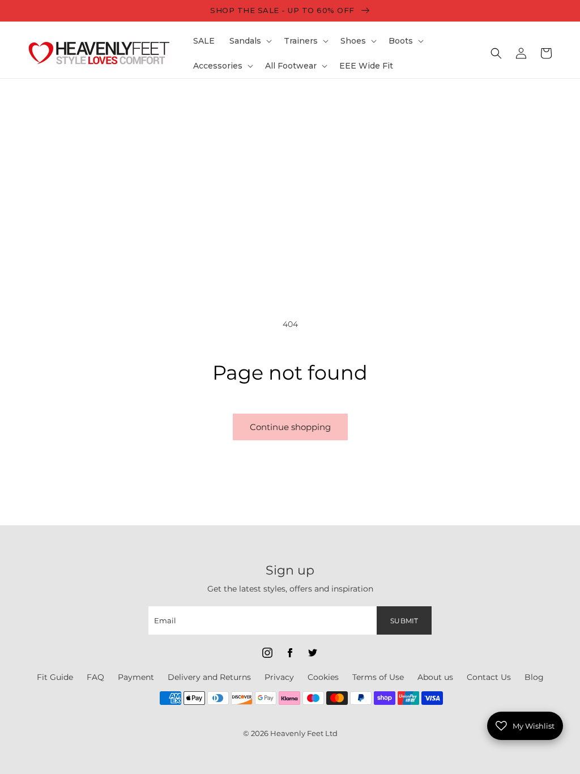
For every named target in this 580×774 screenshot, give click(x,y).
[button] (249, 40)
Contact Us (489, 677)
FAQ (95, 677)
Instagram (267, 653)
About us (435, 677)
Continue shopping (290, 427)
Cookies (323, 677)
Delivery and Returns (209, 677)
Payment (136, 677)
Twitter (312, 653)
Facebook (290, 653)
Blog (534, 677)
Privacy (279, 677)
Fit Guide (55, 677)
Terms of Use (378, 677)
